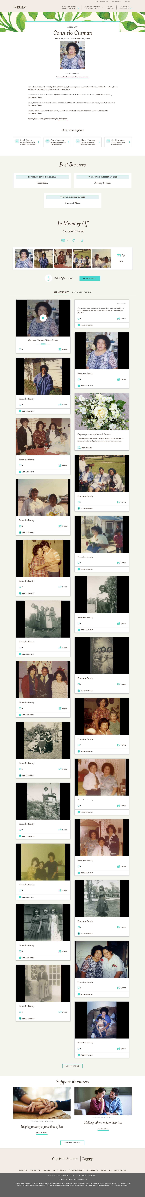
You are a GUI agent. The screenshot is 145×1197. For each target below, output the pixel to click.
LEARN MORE (42, 1133)
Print (127, 2)
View (121, 261)
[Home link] (19, 7)
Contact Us (116, 2)
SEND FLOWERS (87, 448)
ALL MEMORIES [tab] (61, 292)
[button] (70, 7)
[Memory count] (63, 240)
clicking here (63, 119)
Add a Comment (87, 325)
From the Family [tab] (81, 292)
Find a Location (101, 2)
